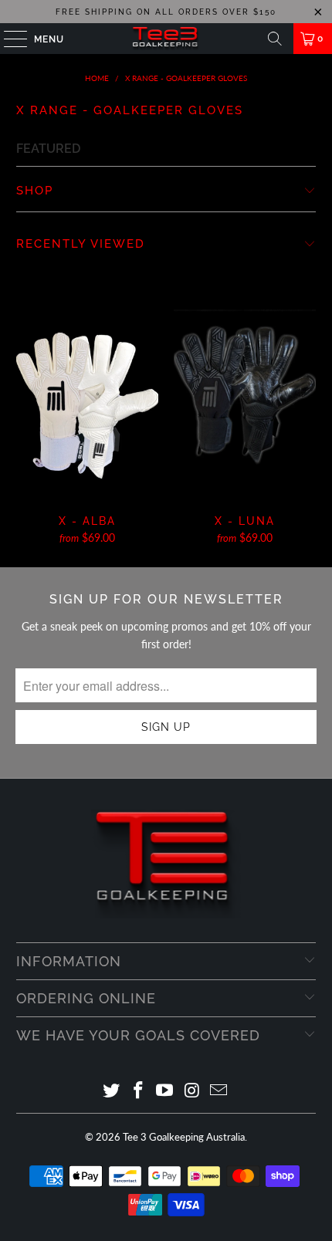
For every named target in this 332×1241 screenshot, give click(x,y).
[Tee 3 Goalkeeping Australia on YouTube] (165, 1091)
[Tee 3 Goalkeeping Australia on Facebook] (138, 1091)
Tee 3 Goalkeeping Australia (184, 1137)
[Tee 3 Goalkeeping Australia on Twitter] (112, 1091)
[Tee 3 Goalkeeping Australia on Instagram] (192, 1091)
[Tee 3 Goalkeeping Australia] (166, 38)
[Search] (275, 38)
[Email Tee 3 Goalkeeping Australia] (219, 1091)
